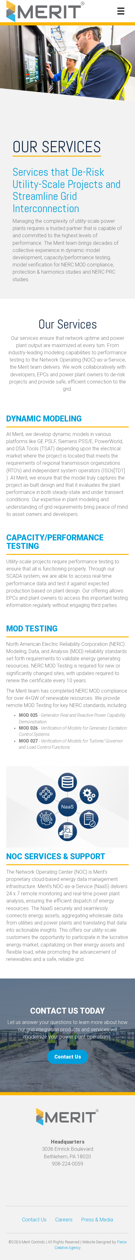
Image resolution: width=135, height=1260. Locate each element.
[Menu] (121, 11)
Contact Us (34, 1220)
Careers (64, 1220)
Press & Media (97, 1220)
